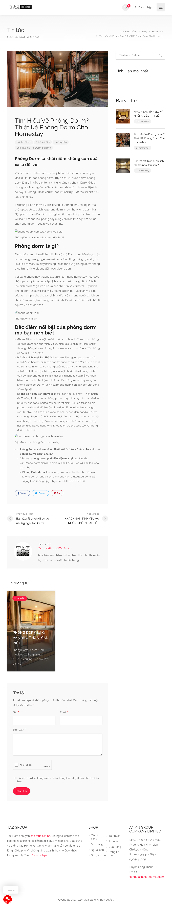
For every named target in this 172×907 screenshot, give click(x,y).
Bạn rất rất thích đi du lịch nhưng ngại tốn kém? (33, 518)
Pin (58, 493)
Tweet (42, 493)
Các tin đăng (95, 837)
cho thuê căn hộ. (40, 836)
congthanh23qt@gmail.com (146, 876)
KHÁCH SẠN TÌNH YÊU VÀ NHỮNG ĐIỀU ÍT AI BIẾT (82, 518)
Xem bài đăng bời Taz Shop (54, 548)
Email (64, 712)
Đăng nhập (145, 7)
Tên (16, 712)
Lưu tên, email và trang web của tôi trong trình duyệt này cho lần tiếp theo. (57, 780)
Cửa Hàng (115, 846)
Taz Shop (26, 142)
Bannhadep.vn (40, 855)
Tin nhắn (114, 841)
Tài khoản (114, 835)
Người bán (97, 849)
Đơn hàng (97, 844)
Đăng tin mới (114, 853)
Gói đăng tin (98, 855)
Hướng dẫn (61, 142)
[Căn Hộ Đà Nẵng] (20, 6)
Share (23, 493)
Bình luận (19, 730)
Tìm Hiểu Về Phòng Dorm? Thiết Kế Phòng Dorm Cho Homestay (149, 138)
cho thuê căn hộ (25, 147)
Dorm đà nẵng (43, 147)
